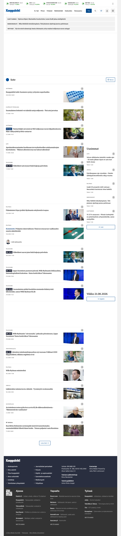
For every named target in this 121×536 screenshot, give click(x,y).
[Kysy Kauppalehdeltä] (101, 11)
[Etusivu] (13, 10)
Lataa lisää (44, 443)
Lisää (101, 227)
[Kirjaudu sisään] (107, 11)
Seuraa (112, 80)
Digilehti (102, 299)
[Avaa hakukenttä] (95, 11)
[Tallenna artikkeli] (82, 88)
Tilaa (88, 11)
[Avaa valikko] (113, 4)
